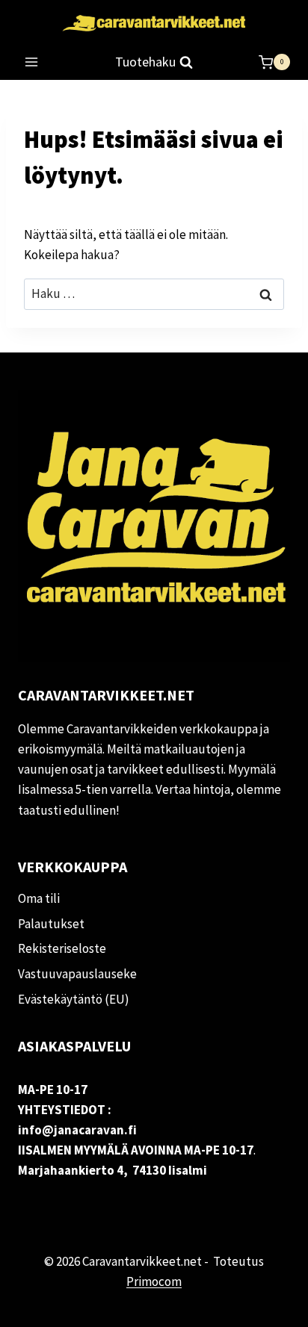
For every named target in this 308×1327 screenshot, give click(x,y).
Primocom (154, 1281)
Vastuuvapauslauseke (77, 974)
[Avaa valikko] (32, 62)
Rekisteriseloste (62, 948)
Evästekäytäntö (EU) (73, 999)
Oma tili (39, 898)
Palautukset (51, 924)
